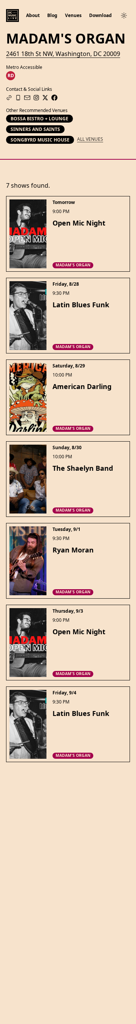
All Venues (90, 139)
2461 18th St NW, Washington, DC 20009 (63, 54)
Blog (52, 15)
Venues (73, 15)
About (33, 15)
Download (100, 15)
